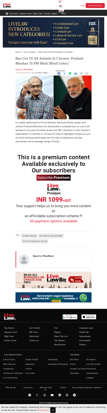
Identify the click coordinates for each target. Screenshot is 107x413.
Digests (54, 14)
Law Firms (74, 354)
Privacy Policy (43, 410)
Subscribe (53, 177)
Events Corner (10, 340)
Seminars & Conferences (13, 373)
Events (72, 364)
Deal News (74, 359)
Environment (85, 340)
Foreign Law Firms (77, 369)
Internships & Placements (58, 364)
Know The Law (61, 336)
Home (18, 52)
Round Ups (84, 332)
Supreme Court (26, 14)
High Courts (38, 14)
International (85, 336)
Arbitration (34, 336)
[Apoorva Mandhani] (24, 259)
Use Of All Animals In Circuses (34, 241)
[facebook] (59, 73)
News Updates (30, 52)
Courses (28, 369)
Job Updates (59, 340)
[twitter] (64, 73)
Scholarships (53, 359)
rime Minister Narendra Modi (51, 236)
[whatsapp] (70, 73)
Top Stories (13, 14)
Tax (56, 328)
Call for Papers (9, 359)
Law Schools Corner (13, 354)
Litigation (90, 378)
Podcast (82, 345)
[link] (81, 73)
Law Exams (30, 373)
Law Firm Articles (93, 364)
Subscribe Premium (95, 6)
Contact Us (34, 340)
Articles (47, 14)
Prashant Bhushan (29, 236)
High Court (9, 336)
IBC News (33, 332)
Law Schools (34, 328)
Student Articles (31, 359)
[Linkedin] (75, 73)
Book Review (60, 345)
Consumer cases (86, 328)
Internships (74, 373)
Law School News (10, 378)
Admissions (30, 364)
